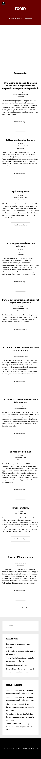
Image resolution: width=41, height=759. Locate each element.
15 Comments (20, 311)
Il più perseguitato (21, 191)
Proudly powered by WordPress (14, 748)
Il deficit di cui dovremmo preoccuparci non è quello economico (20, 707)
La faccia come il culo (20, 452)
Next (23, 608)
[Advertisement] (20, 46)
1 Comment (20, 199)
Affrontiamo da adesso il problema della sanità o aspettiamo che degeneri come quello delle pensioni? (20, 86)
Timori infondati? (20, 508)
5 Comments (20, 148)
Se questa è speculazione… (16, 665)
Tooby (20, 8)
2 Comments (20, 96)
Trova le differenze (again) (20, 557)
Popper (36, 748)
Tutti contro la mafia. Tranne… (20, 140)
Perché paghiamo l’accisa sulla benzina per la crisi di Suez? (19, 727)
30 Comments (20, 565)
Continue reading (22, 122)
